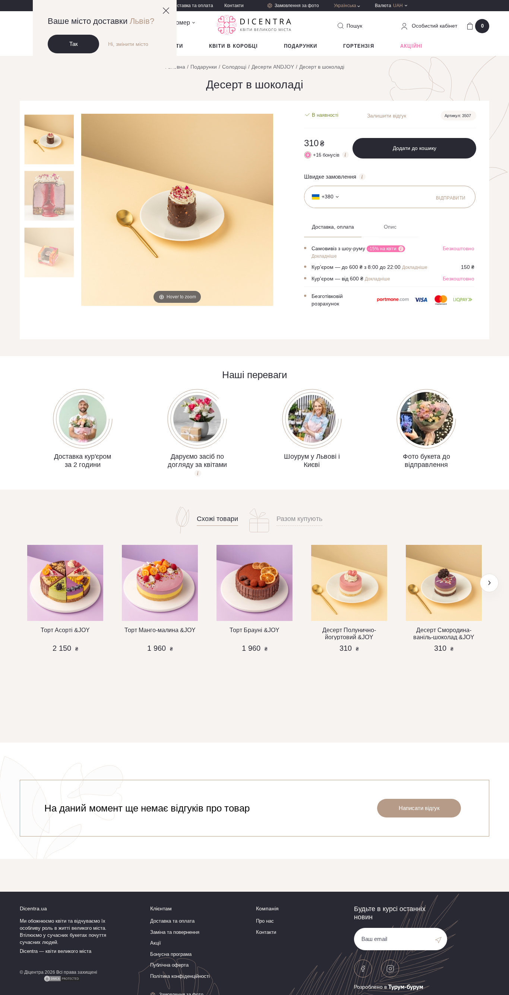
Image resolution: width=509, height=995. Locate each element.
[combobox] (322, 197)
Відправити (451, 198)
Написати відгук (419, 808)
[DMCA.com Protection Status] (61, 977)
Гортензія (358, 46)
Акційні (411, 46)
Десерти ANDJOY (273, 67)
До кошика (65, 688)
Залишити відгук (386, 116)
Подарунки (300, 46)
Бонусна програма (171, 954)
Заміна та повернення (174, 932)
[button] (489, 583)
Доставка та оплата (192, 5)
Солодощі (234, 67)
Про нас (265, 921)
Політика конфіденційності (180, 976)
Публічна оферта (169, 965)
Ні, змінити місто (128, 44)
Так (73, 44)
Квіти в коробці (233, 46)
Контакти (234, 5)
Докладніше (324, 256)
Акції (155, 943)
